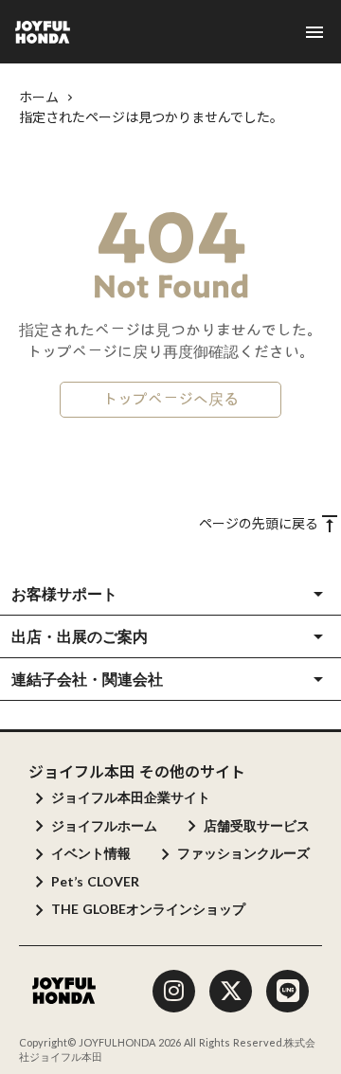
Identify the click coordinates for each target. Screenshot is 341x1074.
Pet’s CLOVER (95, 881)
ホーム (39, 97)
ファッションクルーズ (243, 853)
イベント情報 (91, 853)
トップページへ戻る (170, 399)
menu (314, 32)
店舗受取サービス (257, 825)
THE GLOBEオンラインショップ (148, 909)
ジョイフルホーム (104, 825)
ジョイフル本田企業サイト (130, 797)
